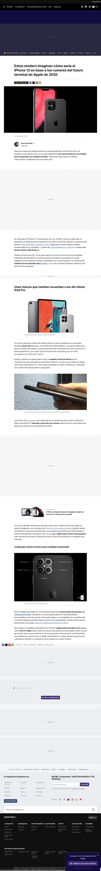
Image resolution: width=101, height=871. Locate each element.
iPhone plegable (34, 53)
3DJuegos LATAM (23, 851)
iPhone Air (23, 53)
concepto (51, 645)
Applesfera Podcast (8, 783)
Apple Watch (40, 788)
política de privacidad (78, 788)
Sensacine (34, 826)
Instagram (90, 7)
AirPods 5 (62, 769)
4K (94, 53)
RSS (76, 799)
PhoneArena (31, 420)
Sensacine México (34, 852)
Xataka (7, 826)
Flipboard (86, 7)
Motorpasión (62, 826)
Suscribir (84, 784)
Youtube (93, 7)
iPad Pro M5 (72, 769)
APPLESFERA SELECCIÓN (36, 7)
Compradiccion (76, 832)
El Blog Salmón (89, 826)
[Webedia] (96, 1)
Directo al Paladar (50, 826)
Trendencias (75, 826)
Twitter (97, 7)
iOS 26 (38, 795)
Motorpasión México (62, 852)
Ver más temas (10, 801)
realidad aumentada (22, 615)
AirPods (7, 788)
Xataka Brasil (8, 854)
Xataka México (9, 851)
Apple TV (73, 53)
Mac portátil (40, 782)
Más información (65, 869)
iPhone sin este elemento (55, 528)
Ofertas (22, 792)
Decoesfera (75, 829)
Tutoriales (23, 782)
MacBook (8, 795)
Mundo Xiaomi (9, 839)
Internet (88, 53)
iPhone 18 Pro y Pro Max (31, 769)
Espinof (33, 829)
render (34, 645)
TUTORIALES (20, 7)
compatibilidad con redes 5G (62, 247)
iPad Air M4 (45, 769)
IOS (50, 7)
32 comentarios (22, 83)
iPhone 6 (35, 346)
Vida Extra (21, 829)
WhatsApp (39, 792)
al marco (43, 263)
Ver (51, 697)
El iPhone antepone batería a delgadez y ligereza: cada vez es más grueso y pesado (65, 513)
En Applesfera (50, 509)
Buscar (93, 809)
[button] (27, 143)
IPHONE (10, 7)
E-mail (40, 83)
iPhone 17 (23, 795)
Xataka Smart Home (9, 835)
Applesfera (8, 832)
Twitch (82, 7)
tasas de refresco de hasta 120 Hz (35, 244)
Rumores (7, 792)
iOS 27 (44, 53)
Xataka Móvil (8, 829)
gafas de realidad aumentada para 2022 (51, 623)
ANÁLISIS (57, 7)
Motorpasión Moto (62, 830)
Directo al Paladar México (50, 852)
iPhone (81, 53)
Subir (91, 817)
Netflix (66, 53)
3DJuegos (21, 826)
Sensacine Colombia (34, 856)
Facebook (30, 83)
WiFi (59, 53)
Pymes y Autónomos (88, 830)
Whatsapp (52, 53)
